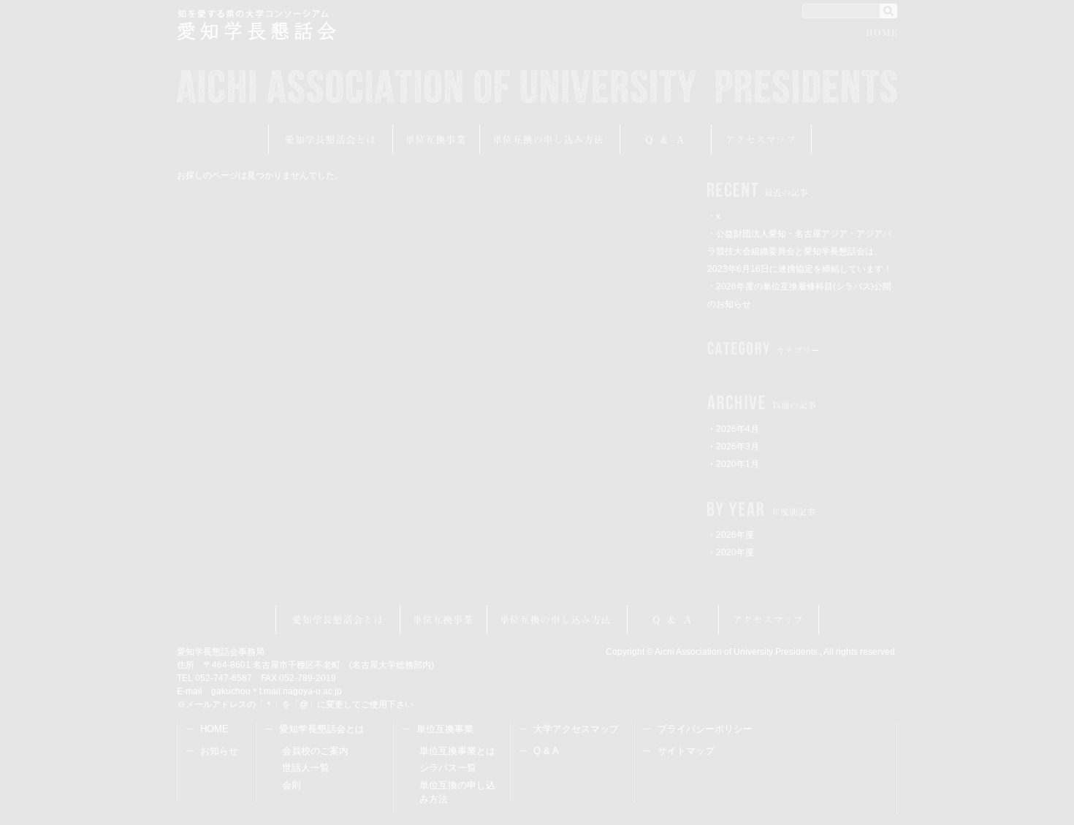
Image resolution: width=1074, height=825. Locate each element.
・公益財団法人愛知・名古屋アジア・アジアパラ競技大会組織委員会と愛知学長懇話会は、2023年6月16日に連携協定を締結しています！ (799, 251)
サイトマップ (686, 750)
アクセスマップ (762, 139)
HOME (882, 34)
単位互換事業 (436, 139)
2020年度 (735, 552)
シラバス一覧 (447, 767)
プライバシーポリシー (705, 728)
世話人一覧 (306, 767)
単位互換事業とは (457, 750)
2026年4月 (737, 429)
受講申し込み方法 (550, 139)
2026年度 (735, 535)
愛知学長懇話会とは (330, 139)
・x (713, 216)
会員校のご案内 (315, 750)
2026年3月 (737, 446)
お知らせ (219, 750)
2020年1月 (737, 464)
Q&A (666, 139)
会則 (291, 785)
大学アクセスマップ (576, 728)
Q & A (546, 750)
